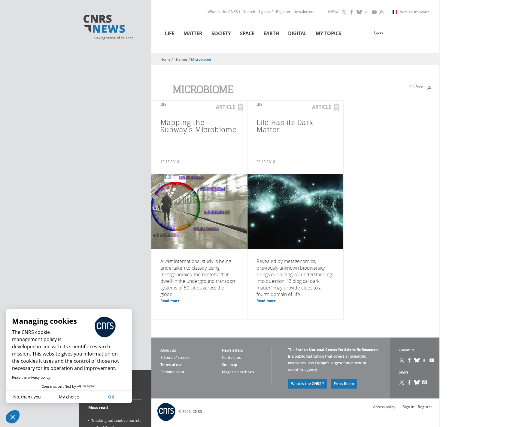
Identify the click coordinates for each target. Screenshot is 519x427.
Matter (193, 33)
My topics (328, 33)
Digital (297, 33)
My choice (69, 397)
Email (425, 382)
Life (170, 33)
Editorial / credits (175, 357)
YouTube (375, 12)
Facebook (352, 12)
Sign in (264, 11)
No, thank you (27, 397)
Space (247, 33)
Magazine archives (238, 371)
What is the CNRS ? (224, 11)
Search (249, 11)
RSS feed (415, 86)
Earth (271, 33)
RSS (381, 12)
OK (111, 397)
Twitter (344, 12)
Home (165, 59)
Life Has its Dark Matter (284, 126)
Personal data (172, 371)
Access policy (384, 406)
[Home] (113, 25)
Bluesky (417, 360)
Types (378, 32)
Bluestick (360, 12)
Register (283, 11)
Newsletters (303, 11)
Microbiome (201, 59)
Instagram (367, 12)
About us (168, 350)
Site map (229, 364)
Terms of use (171, 364)
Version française (415, 12)
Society (221, 33)
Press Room (344, 383)
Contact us (231, 357)
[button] (12, 417)
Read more (170, 300)
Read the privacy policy (31, 377)
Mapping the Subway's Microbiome (198, 126)
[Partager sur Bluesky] (417, 382)
